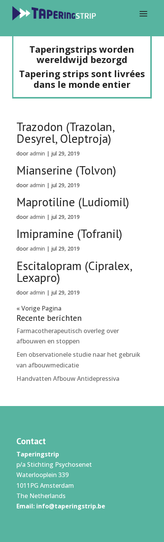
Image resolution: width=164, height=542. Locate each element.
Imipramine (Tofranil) (69, 233)
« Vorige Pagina (38, 308)
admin (37, 153)
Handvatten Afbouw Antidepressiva (67, 378)
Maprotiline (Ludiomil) (72, 202)
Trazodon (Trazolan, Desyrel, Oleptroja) (65, 132)
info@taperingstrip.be (70, 506)
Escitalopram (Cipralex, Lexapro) (74, 271)
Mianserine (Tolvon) (66, 170)
